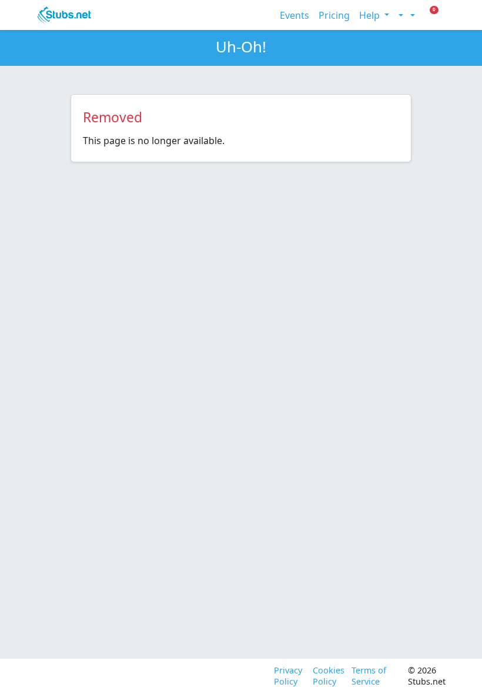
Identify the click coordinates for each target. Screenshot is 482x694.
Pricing (334, 15)
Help (370, 15)
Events (294, 15)
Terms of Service (369, 676)
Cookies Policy (327, 676)
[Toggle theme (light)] (400, 15)
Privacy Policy (288, 676)
